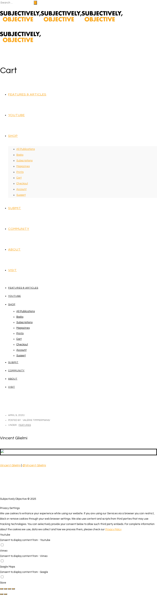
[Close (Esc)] (1, 588)
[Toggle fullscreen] (9, 588)
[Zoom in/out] (13, 588)
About (14, 249)
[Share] (5, 588)
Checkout (22, 183)
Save (3, 582)
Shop (13, 135)
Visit (12, 270)
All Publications (25, 149)
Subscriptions (24, 160)
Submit (14, 208)
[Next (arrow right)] (5, 594)
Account (21, 189)
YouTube (16, 115)
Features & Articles (27, 94)
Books (19, 154)
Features (25, 425)
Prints (20, 172)
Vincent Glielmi (10, 465)
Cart (19, 177)
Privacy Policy (113, 529)
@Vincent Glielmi (34, 465)
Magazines (23, 166)
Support (21, 195)
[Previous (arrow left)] (1, 594)
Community (18, 228)
